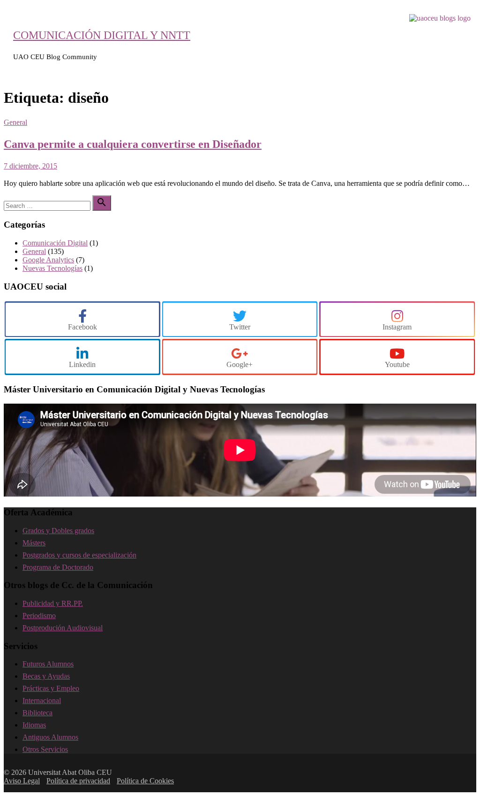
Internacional (41, 700)
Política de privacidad (78, 781)
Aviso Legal (22, 781)
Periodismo (39, 616)
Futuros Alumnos (48, 664)
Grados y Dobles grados (58, 531)
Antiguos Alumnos (50, 737)
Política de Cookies (145, 781)
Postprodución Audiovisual (62, 628)
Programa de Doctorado (57, 567)
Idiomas (34, 725)
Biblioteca (37, 713)
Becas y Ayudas (46, 676)
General (15, 122)
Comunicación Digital (55, 243)
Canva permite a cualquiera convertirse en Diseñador (133, 144)
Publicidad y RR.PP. (52, 603)
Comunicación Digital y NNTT (101, 35)
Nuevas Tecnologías (52, 268)
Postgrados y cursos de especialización (79, 555)
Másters (33, 543)
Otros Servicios (45, 749)
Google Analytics (48, 260)
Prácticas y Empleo (50, 688)
